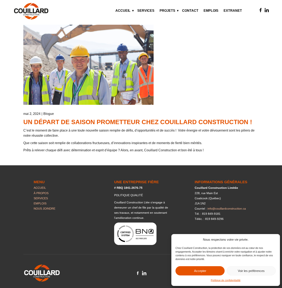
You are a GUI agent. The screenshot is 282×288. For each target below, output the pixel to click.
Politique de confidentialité (226, 280)
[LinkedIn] (267, 10)
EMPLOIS (211, 10)
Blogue (48, 113)
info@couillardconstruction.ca (226, 208)
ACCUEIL (122, 10)
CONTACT (190, 10)
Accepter (200, 271)
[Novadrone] (31, 11)
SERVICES (145, 10)
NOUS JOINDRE (44, 208)
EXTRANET (233, 10)
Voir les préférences (251, 271)
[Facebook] (260, 10)
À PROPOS (41, 193)
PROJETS (167, 10)
